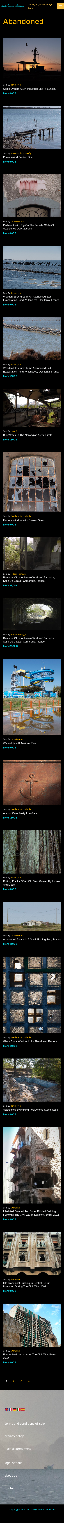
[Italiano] (19, 1409)
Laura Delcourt (18, 222)
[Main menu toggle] (60, 6)
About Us (11, 1475)
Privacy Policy (14, 1436)
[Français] (11, 1409)
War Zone (15, 1208)
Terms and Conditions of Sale (25, 1423)
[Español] (23, 1409)
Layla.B (14, 431)
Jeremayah (16, 85)
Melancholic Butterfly (21, 153)
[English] (7, 1409)
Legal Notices (13, 1463)
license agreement (18, 1448)
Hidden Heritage (18, 574)
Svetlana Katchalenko (21, 516)
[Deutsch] (15, 1409)
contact (10, 1488)
